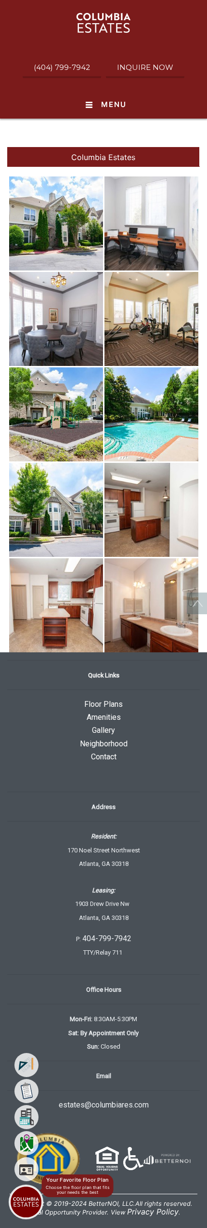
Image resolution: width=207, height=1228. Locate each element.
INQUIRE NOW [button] (145, 67)
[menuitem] (26, 1065)
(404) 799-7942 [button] (62, 67)
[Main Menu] (26, 1202)
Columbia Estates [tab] (103, 157)
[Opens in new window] (166, 1157)
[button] (104, 22)
